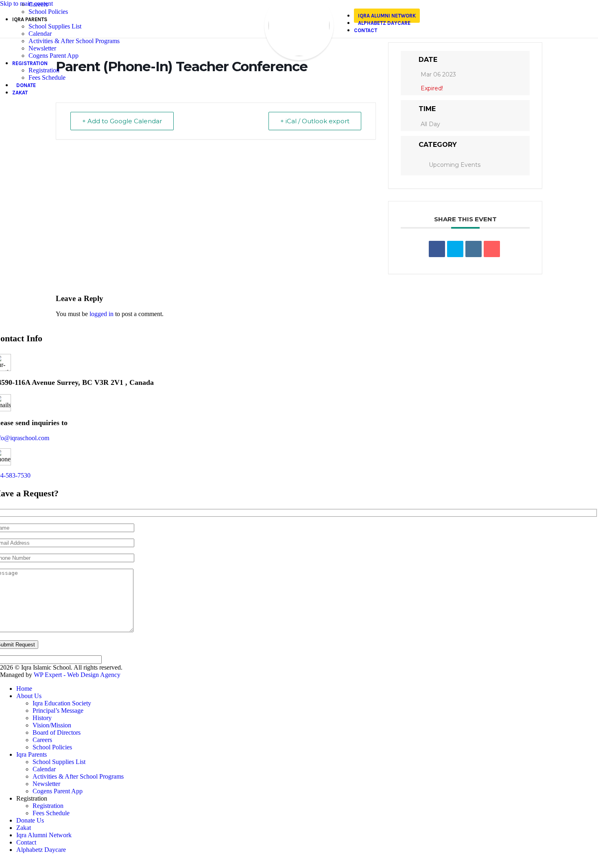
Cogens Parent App (53, 55)
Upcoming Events (454, 164)
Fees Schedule (46, 77)
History (42, 717)
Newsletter (42, 48)
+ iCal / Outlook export (314, 121)
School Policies (48, 11)
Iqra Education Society (62, 703)
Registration (43, 70)
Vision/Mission (52, 725)
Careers (38, 4)
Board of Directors (57, 732)
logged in (101, 313)
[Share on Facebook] (437, 249)
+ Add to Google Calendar (122, 121)
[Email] (492, 249)
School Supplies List (54, 26)
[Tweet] (455, 249)
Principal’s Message (58, 710)
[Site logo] (299, 53)
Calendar (40, 33)
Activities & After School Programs (74, 40)
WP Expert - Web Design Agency (77, 674)
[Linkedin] (473, 249)
